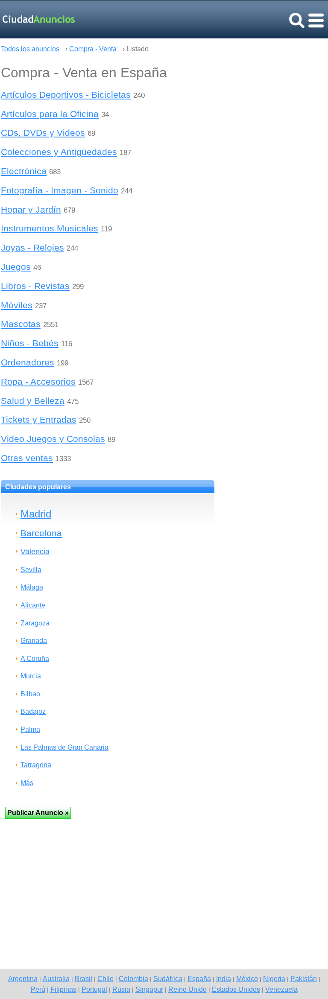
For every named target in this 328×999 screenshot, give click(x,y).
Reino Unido (187, 989)
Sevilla (30, 569)
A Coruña (34, 658)
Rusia (121, 989)
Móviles (16, 305)
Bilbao (30, 694)
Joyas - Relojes (32, 247)
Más (26, 782)
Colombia (133, 978)
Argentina (23, 978)
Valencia (35, 551)
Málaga (31, 587)
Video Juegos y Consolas (53, 439)
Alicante (32, 605)
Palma (30, 729)
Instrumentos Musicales (49, 228)
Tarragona (35, 764)
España (199, 978)
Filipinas (63, 989)
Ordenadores (27, 362)
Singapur (149, 989)
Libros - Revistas (35, 286)
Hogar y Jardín (31, 209)
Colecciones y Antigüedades (59, 152)
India (223, 978)
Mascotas (21, 324)
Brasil (83, 978)
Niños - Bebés (30, 343)
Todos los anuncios (30, 49)
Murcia (30, 676)
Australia (56, 978)
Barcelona (41, 533)
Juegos (16, 267)
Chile (105, 978)
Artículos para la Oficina (50, 114)
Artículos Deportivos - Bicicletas (66, 94)
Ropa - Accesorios (38, 381)
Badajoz (33, 711)
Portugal (94, 989)
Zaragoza (35, 623)
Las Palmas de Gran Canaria (64, 747)
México (247, 978)
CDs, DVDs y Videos (43, 132)
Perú (38, 989)
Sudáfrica (167, 978)
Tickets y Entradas (38, 419)
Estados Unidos (236, 989)
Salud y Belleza (32, 401)
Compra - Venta (93, 49)
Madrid (35, 514)
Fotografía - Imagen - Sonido (59, 190)
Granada (33, 640)
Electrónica (24, 171)
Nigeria (274, 978)
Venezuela (281, 989)
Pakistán (303, 978)
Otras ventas (27, 458)
